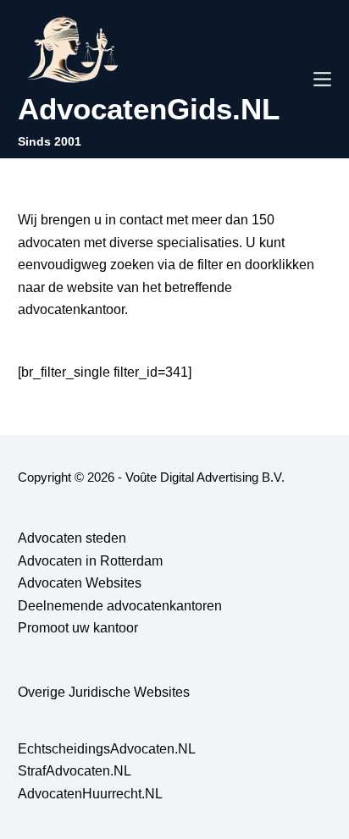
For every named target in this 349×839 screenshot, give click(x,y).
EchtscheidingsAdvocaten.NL (107, 749)
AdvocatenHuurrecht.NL (90, 794)
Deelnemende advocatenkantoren (120, 606)
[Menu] (322, 79)
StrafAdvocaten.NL (74, 771)
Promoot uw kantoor (78, 628)
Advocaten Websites (79, 583)
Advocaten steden (72, 538)
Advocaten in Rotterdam (90, 561)
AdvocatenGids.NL (149, 108)
